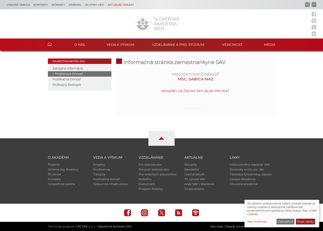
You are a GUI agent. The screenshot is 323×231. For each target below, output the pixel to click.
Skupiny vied (94, 4)
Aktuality (190, 164)
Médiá (269, 45)
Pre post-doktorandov (154, 169)
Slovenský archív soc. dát (247, 169)
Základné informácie (68, 68)
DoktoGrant (147, 184)
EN (314, 4)
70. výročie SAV (194, 179)
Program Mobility (151, 189)
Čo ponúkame (194, 189)
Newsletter (191, 169)
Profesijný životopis (67, 85)
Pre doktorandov (150, 164)
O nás (79, 45)
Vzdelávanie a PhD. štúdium (178, 45)
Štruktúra (54, 174)
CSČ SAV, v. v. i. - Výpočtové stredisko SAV (104, 226)
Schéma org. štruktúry (63, 169)
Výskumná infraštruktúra (110, 184)
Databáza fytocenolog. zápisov (251, 174)
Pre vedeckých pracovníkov (157, 174)
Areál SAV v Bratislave (199, 184)
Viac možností (257, 221)
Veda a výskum (120, 45)
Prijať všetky (305, 221)
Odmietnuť (285, 221)
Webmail (75, 4)
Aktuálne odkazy (121, 4)
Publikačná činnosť (67, 79)
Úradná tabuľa (18, 4)
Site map (216, 226)
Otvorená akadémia (244, 184)
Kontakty (41, 4)
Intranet (58, 4)
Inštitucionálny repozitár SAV (250, 164)
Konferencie (101, 169)
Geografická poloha (61, 184)
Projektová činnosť (69, 74)
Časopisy (99, 174)
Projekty (99, 164)
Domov (55, 44)
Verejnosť (232, 45)
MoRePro (145, 179)
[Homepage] (142, 23)
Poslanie (54, 164)
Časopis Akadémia (243, 179)
